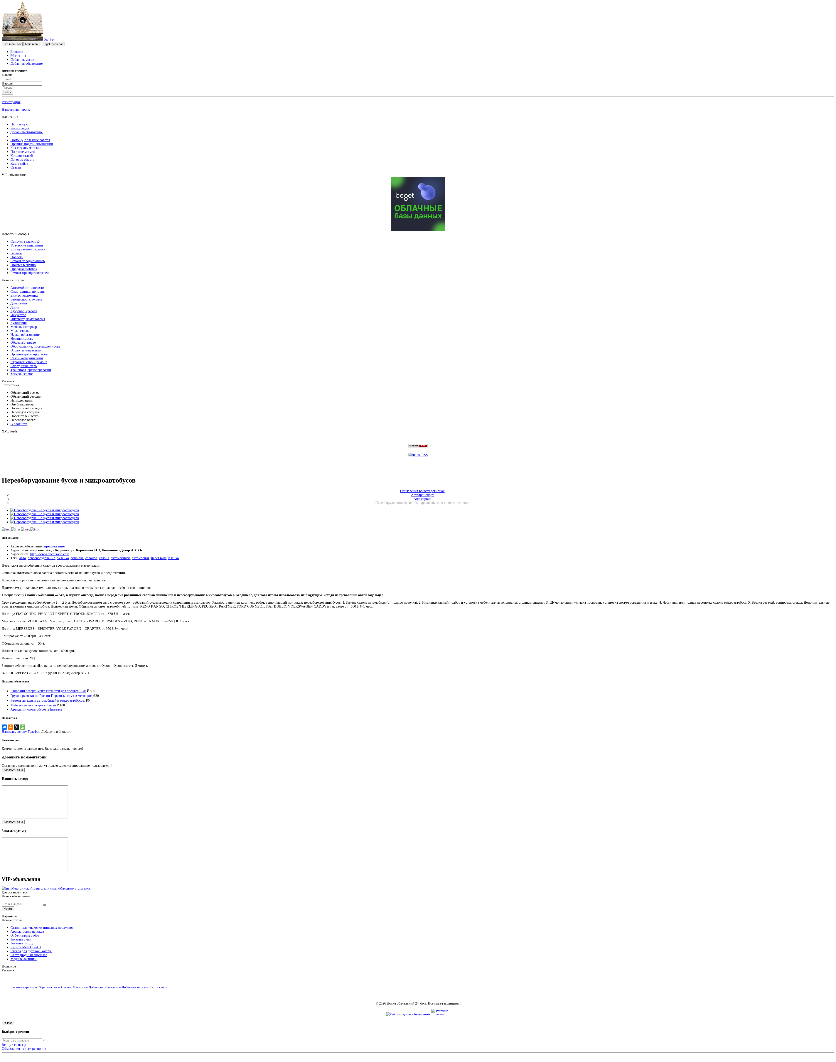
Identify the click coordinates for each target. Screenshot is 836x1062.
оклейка (63, 558)
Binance (16, 253)
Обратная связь (49, 987)
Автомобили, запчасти (27, 287)
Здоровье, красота (23, 311)
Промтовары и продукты (29, 354)
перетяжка (159, 558)
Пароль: (7, 83)
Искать (8, 908)
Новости (16, 257)
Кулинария (18, 323)
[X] (16, 727)
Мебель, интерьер (23, 327)
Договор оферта (22, 159)
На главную (19, 124)
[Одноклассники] (10, 727)
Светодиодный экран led (28, 955)
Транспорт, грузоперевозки (30, 370)
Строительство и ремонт (28, 362)
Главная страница (24, 987)
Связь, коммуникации (26, 358)
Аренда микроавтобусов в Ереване (36, 709)
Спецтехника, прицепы (28, 291)
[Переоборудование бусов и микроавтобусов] (44, 510)
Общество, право (23, 342)
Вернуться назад (14, 1045)
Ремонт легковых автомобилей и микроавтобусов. (47, 700)
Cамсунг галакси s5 (25, 241)
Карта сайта (19, 163)
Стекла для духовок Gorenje (31, 951)
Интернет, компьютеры (27, 319)
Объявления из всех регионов (24, 1048)
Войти (7, 92)
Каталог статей (21, 155)
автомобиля (140, 558)
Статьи (15, 167)
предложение (54, 546)
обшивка (77, 558)
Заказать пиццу (21, 943)
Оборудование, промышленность (35, 346)
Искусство (18, 315)
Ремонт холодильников (27, 261)
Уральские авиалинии (26, 245)
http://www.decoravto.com (49, 554)
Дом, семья (18, 303)
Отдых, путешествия (25, 350)
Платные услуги (22, 152)
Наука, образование (25, 334)
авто (22, 558)
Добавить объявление (26, 63)
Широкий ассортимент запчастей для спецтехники (48, 691)
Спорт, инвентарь (23, 366)
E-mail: (7, 75)
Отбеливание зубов (24, 935)
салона (104, 558)
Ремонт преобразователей (29, 273)
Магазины (18, 55)
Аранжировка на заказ (27, 931)
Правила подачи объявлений (31, 144)
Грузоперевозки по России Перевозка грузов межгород (51, 695)
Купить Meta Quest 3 (25, 947)
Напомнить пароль (16, 109)
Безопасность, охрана (26, 299)
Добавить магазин (23, 59)
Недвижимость (21, 338)
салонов (91, 558)
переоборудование (41, 558)
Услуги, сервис (21, 374)
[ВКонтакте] (4, 727)
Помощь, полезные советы (30, 140)
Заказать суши (21, 939)
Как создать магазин (25, 148)
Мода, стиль (19, 331)
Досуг (14, 307)
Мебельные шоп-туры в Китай (33, 705)
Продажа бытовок (23, 269)
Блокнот (17, 52)
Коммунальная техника (27, 249)
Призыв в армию (23, 265)
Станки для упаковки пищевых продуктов (42, 927)
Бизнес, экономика (24, 295)
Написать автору (15, 731)
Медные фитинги (23, 959)
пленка (173, 558)
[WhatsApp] (22, 727)
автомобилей (120, 558)
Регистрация (11, 102)
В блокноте (18, 424)
